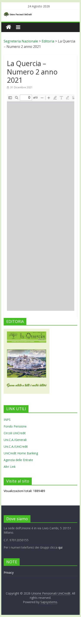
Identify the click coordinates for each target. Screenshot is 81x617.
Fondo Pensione (15, 426)
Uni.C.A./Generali (15, 440)
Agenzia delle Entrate (18, 460)
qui (60, 547)
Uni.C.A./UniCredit (16, 446)
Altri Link (10, 467)
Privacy (9, 572)
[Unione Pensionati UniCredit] (8, 27)
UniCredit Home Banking (21, 453)
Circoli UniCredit (15, 433)
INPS (7, 420)
